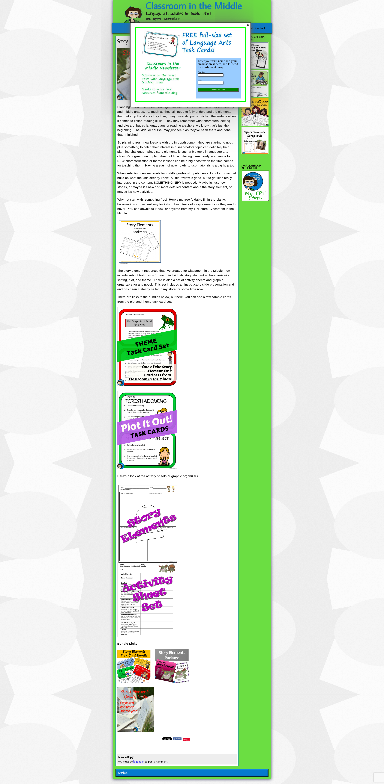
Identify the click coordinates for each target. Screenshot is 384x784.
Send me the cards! (218, 90)
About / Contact (255, 28)
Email (200, 80)
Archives (123, 773)
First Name (202, 72)
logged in (138, 761)
